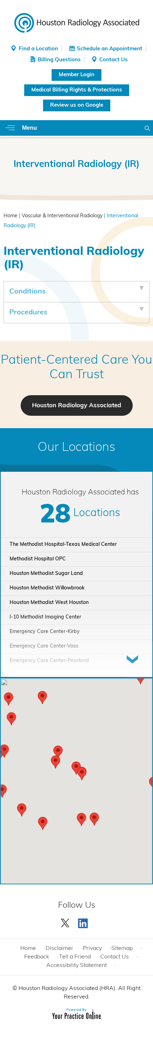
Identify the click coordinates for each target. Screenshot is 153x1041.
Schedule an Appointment (109, 49)
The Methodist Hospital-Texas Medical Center (63, 544)
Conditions (27, 291)
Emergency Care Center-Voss (44, 646)
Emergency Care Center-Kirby (45, 631)
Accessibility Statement (76, 965)
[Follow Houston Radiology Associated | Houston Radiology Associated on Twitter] (65, 921)
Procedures (28, 312)
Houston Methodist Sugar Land (46, 573)
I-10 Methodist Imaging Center (45, 617)
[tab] (76, 291)
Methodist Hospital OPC (38, 559)
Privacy (92, 948)
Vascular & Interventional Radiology (62, 216)
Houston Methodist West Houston (49, 602)
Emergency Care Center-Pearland (49, 661)
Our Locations (76, 448)
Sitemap (122, 948)
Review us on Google (76, 105)
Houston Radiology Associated (76, 406)
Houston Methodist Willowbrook (47, 588)
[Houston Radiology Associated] (76, 22)
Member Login (76, 75)
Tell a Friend (75, 957)
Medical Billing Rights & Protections (76, 90)
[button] (81, 773)
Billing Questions (59, 60)
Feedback (36, 957)
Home (10, 216)
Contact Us (113, 60)
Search (147, 128)
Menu (29, 128)
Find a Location (38, 49)
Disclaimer (59, 948)
